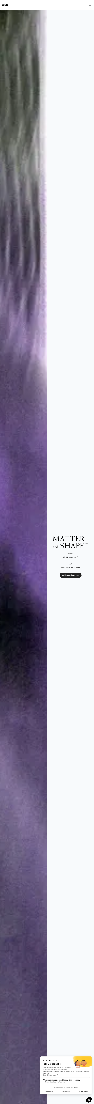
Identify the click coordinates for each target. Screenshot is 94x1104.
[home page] (6, 5)
